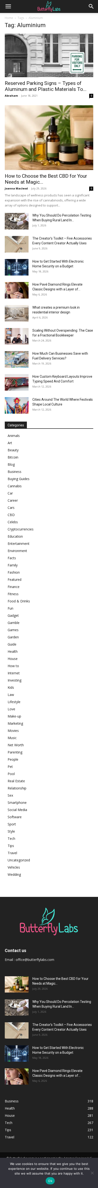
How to (13, 666)
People (13, 759)
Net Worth (16, 745)
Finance (14, 586)
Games (13, 630)
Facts (12, 558)
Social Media (17, 809)
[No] (92, 1172)
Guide (12, 644)
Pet (10, 766)
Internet (14, 673)
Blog (11, 464)
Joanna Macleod (16, 188)
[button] (8, 6)
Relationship (17, 788)
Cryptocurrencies (21, 529)
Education (15, 536)
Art (10, 443)
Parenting (15, 752)
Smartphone (17, 802)
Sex (10, 795)
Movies (13, 730)
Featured (14, 579)
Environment (17, 550)
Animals (14, 435)
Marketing (15, 723)
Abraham (11, 95)
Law (11, 694)
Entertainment (18, 543)
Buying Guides (18, 478)
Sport (12, 824)
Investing (14, 680)
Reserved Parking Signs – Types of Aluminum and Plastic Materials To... (46, 86)
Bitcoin (13, 457)
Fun (10, 608)
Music (12, 737)
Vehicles (14, 867)
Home (9, 18)
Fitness (13, 594)
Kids (11, 687)
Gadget (13, 615)
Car (10, 493)
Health (13, 651)
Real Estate (16, 781)
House (13, 658)
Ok (50, 1181)
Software (15, 817)
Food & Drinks (19, 601)
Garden (13, 637)
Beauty (13, 450)
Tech (11, 838)
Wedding (14, 874)
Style (11, 831)
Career (13, 500)
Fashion (14, 572)
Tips (11, 845)
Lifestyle (14, 702)
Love (11, 709)
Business (14, 471)
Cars (11, 507)
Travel (12, 853)
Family (13, 565)
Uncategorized (19, 860)
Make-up (14, 716)
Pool (11, 773)
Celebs (13, 522)
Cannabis (15, 486)
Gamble (14, 622)
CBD (11, 514)
